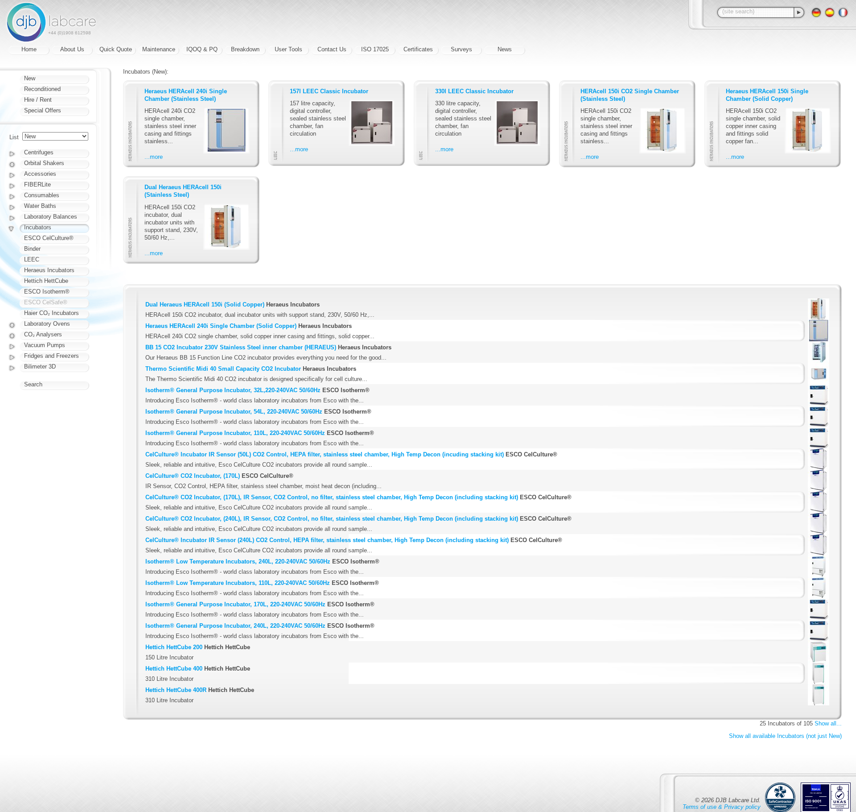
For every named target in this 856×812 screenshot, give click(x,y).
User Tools (288, 49)
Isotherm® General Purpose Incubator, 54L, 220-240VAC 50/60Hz (233, 411)
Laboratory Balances (50, 216)
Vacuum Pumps (44, 345)
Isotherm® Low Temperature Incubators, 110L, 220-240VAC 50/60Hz (237, 583)
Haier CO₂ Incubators (51, 313)
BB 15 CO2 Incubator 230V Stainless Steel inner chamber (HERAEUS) (240, 347)
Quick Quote (115, 49)
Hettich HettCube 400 (173, 668)
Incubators (37, 227)
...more (153, 156)
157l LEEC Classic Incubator (329, 91)
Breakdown (245, 49)
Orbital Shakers (44, 163)
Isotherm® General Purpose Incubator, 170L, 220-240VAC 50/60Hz (235, 604)
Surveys (461, 49)
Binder (32, 248)
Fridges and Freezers (51, 355)
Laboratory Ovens (47, 323)
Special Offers (42, 110)
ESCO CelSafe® (45, 302)
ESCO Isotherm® (47, 291)
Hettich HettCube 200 (173, 647)
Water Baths (40, 206)
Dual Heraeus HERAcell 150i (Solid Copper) (204, 304)
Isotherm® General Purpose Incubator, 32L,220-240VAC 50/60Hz (233, 390)
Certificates (418, 49)
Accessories (40, 173)
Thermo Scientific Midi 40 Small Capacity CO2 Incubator (223, 368)
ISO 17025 (375, 49)
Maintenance (158, 49)
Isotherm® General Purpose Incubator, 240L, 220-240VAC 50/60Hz (235, 625)
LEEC (31, 259)
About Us (72, 49)
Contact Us (331, 49)
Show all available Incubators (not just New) (785, 736)
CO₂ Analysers (43, 334)
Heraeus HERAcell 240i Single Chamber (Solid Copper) (220, 326)
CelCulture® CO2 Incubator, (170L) (192, 475)
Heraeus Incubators (49, 270)
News (505, 49)
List (14, 137)
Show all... (828, 723)
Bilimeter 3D (40, 366)
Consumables (41, 195)
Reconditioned (42, 89)
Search (33, 384)
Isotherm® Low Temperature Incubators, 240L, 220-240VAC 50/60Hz (237, 561)
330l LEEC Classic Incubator (474, 91)
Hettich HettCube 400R (175, 690)
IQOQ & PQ (202, 49)
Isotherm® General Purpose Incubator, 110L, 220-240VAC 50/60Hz (235, 433)
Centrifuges (39, 152)
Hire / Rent (38, 99)
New (29, 78)
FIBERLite (37, 184)
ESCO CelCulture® (49, 238)
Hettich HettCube (46, 281)
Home (29, 49)
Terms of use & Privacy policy (722, 807)
